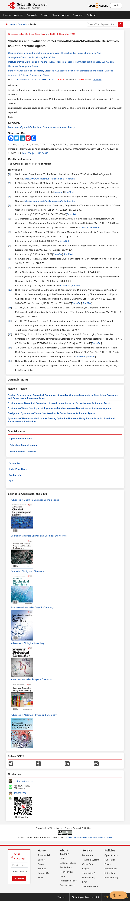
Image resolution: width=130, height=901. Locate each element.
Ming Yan (96, 53)
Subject (41, 859)
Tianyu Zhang (83, 53)
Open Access (111, 855)
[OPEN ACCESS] (98, 5)
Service (87, 850)
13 (10, 334)
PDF (44, 79)
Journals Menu (18, 379)
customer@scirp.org (24, 781)
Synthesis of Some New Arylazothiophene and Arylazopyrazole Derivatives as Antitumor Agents (59, 408)
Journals (32, 15)
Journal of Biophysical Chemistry (27, 571)
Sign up (61, 897)
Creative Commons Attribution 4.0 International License (88, 838)
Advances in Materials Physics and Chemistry (34, 715)
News (55, 15)
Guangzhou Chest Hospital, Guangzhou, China (31, 57)
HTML (52, 79)
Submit (91, 15)
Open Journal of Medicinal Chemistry (26, 34)
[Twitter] (11, 763)
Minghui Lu (29, 53)
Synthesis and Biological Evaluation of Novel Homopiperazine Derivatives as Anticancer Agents (59, 403)
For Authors (66, 867)
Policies (109, 850)
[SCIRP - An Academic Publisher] (27, 5)
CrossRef (58, 192)
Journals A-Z (44, 855)
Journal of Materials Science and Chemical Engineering (39, 535)
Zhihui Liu (41, 53)
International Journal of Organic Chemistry (32, 607)
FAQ (11, 481)
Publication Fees (68, 880)
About (65, 15)
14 (10, 347)
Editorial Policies (68, 863)
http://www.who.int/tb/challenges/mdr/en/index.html (49, 201)
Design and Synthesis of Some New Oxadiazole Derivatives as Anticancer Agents (51, 413)
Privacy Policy (111, 877)
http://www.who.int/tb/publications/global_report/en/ (49, 178)
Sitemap (42, 868)
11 (10, 307)
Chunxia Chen (15, 53)
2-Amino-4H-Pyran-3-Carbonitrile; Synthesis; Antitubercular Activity (41, 127)
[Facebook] (38, 763)
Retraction (109, 873)
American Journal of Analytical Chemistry (31, 679)
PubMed (69, 192)
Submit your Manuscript (84, 897)
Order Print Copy (18, 469)
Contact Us (15, 475)
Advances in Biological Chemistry (27, 643)
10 (10, 290)
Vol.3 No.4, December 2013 (61, 34)
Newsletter (14, 463)
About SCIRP (64, 852)
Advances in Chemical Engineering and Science (35, 500)
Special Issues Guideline (23, 451)
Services (78, 15)
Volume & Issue (90, 886)
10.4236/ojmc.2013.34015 (26, 79)
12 (10, 321)
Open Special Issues (21, 438)
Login (116, 5)
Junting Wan (53, 53)
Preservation (110, 868)
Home (7, 15)
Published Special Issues (23, 445)
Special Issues (67, 885)
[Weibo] (96, 763)
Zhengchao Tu (68, 53)
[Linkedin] (67, 763)
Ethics (63, 858)
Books (45, 15)
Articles (18, 15)
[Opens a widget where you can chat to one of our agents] (118, 895)
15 (10, 361)
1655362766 (20, 793)
